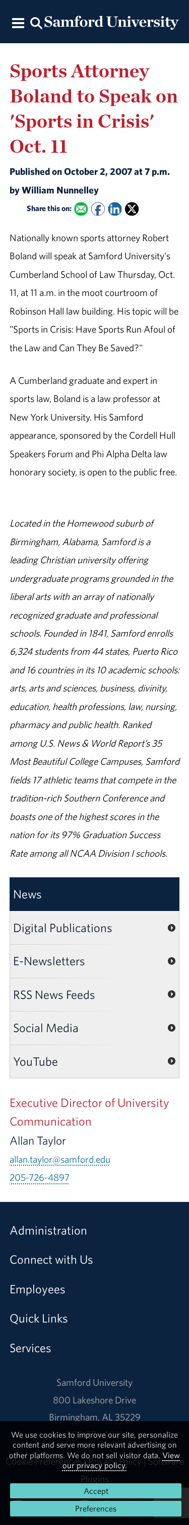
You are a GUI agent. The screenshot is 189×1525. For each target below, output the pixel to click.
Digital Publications (62, 927)
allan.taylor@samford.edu (60, 1159)
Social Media (46, 1027)
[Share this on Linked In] (114, 209)
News (27, 893)
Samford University (94, 1382)
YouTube (35, 1061)
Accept (96, 1491)
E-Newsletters (49, 960)
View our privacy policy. (121, 1460)
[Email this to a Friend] (81, 209)
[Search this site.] (37, 22)
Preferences (95, 1508)
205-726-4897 (40, 1177)
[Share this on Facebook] (98, 209)
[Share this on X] (132, 209)
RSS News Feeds (54, 994)
